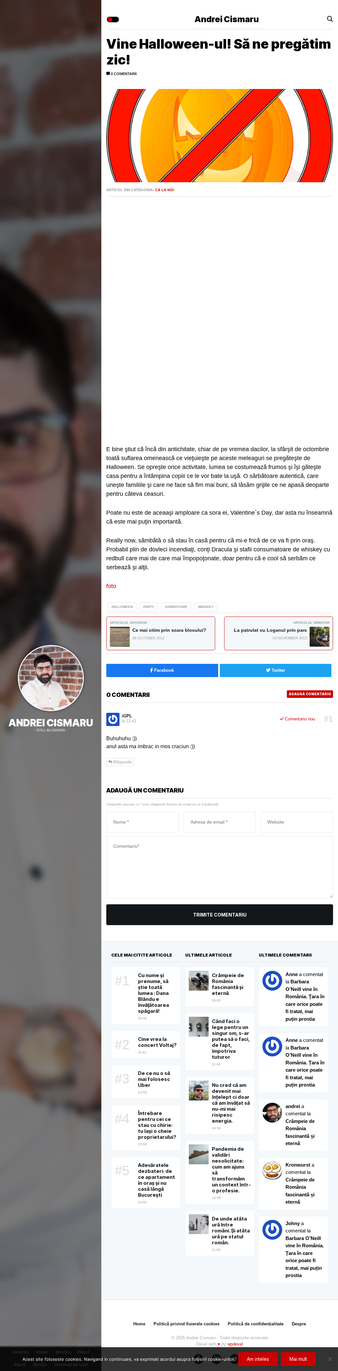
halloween (122, 607)
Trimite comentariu (220, 915)
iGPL (127, 715)
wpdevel (235, 1344)
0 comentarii (123, 74)
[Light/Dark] (112, 19)
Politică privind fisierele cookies (186, 1323)
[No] (329, 1359)
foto (111, 586)
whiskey (206, 607)
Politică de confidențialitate (256, 1323)
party (148, 607)
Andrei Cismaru (50, 723)
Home (139, 1323)
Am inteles (258, 1359)
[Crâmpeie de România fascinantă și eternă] (272, 1171)
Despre (299, 1323)
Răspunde (122, 762)
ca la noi (164, 190)
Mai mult (298, 1359)
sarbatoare (176, 607)
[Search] (330, 19)
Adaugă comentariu (310, 694)
